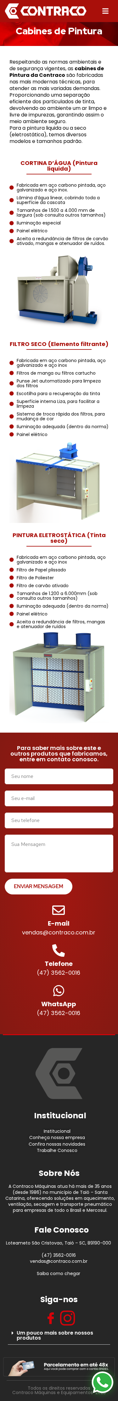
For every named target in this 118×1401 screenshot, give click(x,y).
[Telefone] (58, 950)
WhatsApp (58, 1004)
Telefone (59, 963)
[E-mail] (58, 910)
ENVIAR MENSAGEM (38, 886)
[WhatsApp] (58, 990)
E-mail (59, 923)
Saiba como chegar (58, 1273)
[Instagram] (67, 1318)
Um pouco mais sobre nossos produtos (55, 1335)
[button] (59, 1336)
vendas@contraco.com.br (58, 1261)
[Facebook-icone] (50, 1318)
